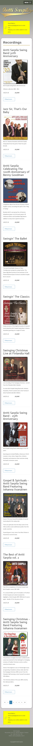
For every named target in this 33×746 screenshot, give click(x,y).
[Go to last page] (25, 702)
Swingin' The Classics (16, 296)
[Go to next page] (21, 702)
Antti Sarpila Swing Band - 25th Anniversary (15, 416)
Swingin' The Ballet (15, 238)
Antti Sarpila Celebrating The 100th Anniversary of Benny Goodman (16, 170)
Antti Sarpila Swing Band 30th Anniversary (15, 53)
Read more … (9, 99)
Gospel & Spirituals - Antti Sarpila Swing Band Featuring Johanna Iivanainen (16, 485)
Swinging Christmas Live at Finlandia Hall (16, 352)
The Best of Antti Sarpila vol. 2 (14, 556)
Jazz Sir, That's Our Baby (15, 110)
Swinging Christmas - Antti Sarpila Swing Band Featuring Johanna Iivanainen (16, 623)
